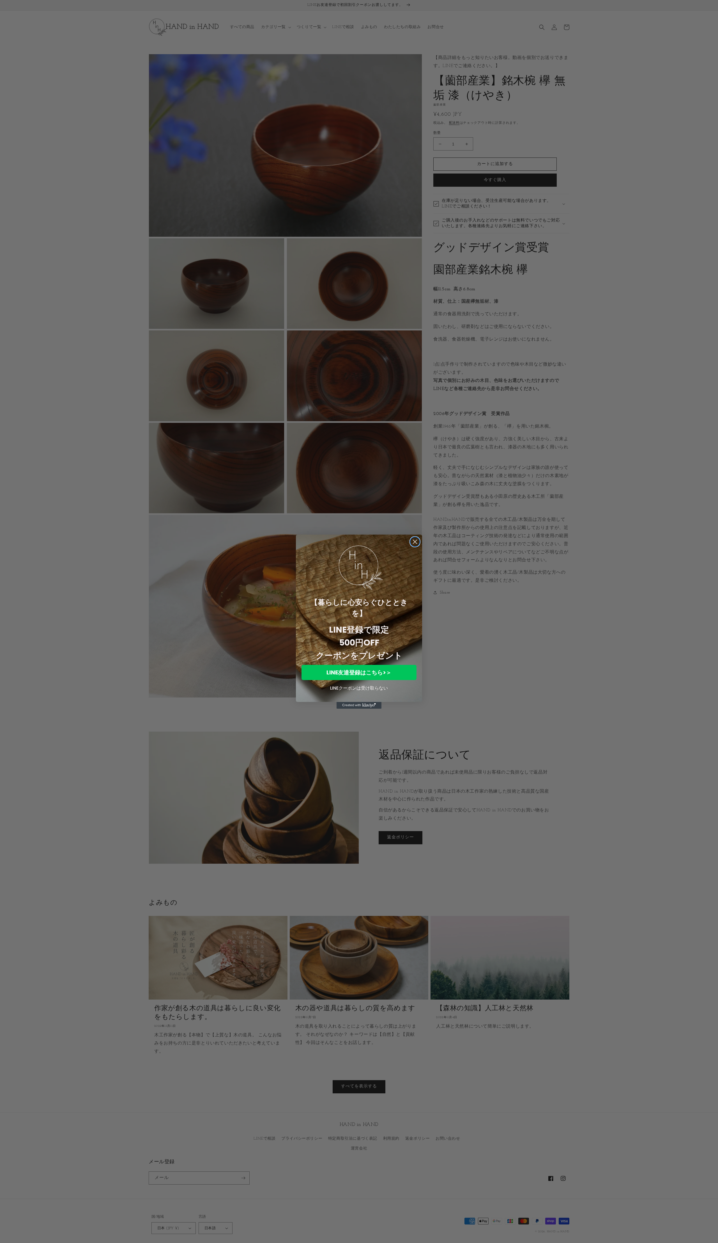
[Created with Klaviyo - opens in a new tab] (359, 705)
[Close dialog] (415, 542)
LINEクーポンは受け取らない (359, 688)
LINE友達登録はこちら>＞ (359, 672)
